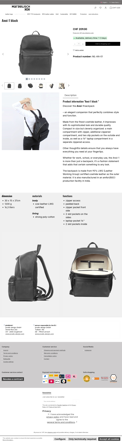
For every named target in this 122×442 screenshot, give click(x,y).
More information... (8, 440)
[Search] (95, 7)
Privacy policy (8, 356)
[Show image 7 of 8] (42, 79)
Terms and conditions (10, 353)
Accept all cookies (109, 439)
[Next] (68, 54)
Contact (46, 359)
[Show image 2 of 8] (29, 79)
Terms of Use (53, 407)
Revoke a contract (13, 379)
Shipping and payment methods (54, 350)
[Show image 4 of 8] (34, 79)
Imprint (5, 350)
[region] (35, 58)
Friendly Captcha (62, 405)
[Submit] (76, 401)
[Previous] (3, 54)
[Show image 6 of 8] (39, 79)
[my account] (106, 7)
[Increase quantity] (83, 44)
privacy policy (52, 417)
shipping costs (52, 432)
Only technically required (82, 439)
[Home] (3, 14)
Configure (60, 439)
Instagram (88, 350)
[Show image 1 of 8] (27, 79)
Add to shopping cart (102, 44)
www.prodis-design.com (14, 334)
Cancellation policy (50, 356)
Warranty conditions (51, 353)
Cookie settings (8, 362)
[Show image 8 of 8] (44, 79)
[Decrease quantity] (75, 44)
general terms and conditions (61, 422)
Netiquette (6, 359)
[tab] (70, 95)
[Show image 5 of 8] (37, 79)
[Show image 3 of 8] (32, 79)
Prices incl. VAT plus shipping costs (83, 33)
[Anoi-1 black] (35, 54)
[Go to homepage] (21, 8)
